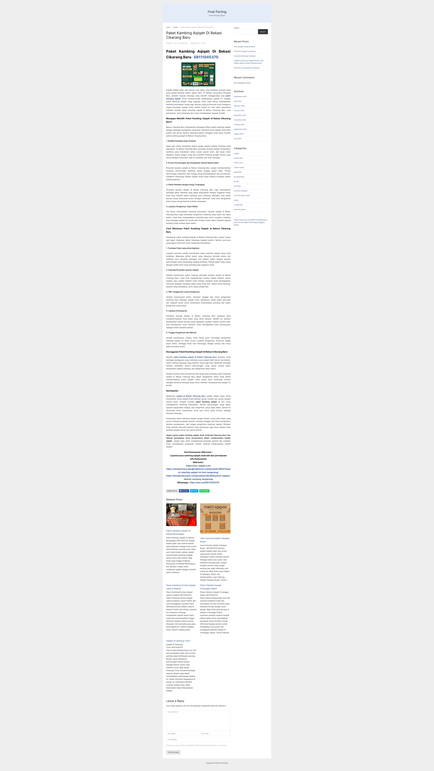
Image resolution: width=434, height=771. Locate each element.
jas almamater (181, 43)
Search (236, 28)
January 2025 (239, 110)
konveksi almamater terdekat (245, 56)
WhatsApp (205, 491)
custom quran (239, 167)
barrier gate (238, 158)
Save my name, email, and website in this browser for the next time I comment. (197, 745)
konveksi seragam (240, 191)
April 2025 (238, 101)
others (236, 200)
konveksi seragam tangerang (245, 51)
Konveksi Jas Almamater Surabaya (246, 68)
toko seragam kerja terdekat (244, 47)
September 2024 (240, 129)
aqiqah (175, 27)
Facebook (184, 491)
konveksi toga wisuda (242, 195)
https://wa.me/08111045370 (204, 482)
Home (168, 27)
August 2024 (238, 134)
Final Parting (217, 12)
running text (238, 205)
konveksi (237, 186)
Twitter (194, 491)
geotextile (237, 172)
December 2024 (240, 115)
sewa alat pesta (240, 209)
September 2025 (240, 96)
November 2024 (240, 120)
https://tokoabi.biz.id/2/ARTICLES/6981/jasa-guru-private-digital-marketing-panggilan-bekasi (251, 222)
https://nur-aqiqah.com (198, 465)
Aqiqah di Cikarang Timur (178, 641)
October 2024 (239, 125)
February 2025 (239, 106)
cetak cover (238, 163)
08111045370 (206, 57)
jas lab (236, 181)
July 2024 (237, 139)
